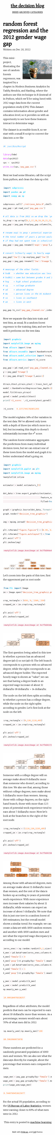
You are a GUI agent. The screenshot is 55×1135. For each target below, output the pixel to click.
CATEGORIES (36, 12)
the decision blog (27, 6)
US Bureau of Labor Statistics (24, 1105)
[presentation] (34, 433)
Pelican (24, 1132)
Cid (34, 1132)
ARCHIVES (24, 12)
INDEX (15, 12)
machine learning (40, 1122)
